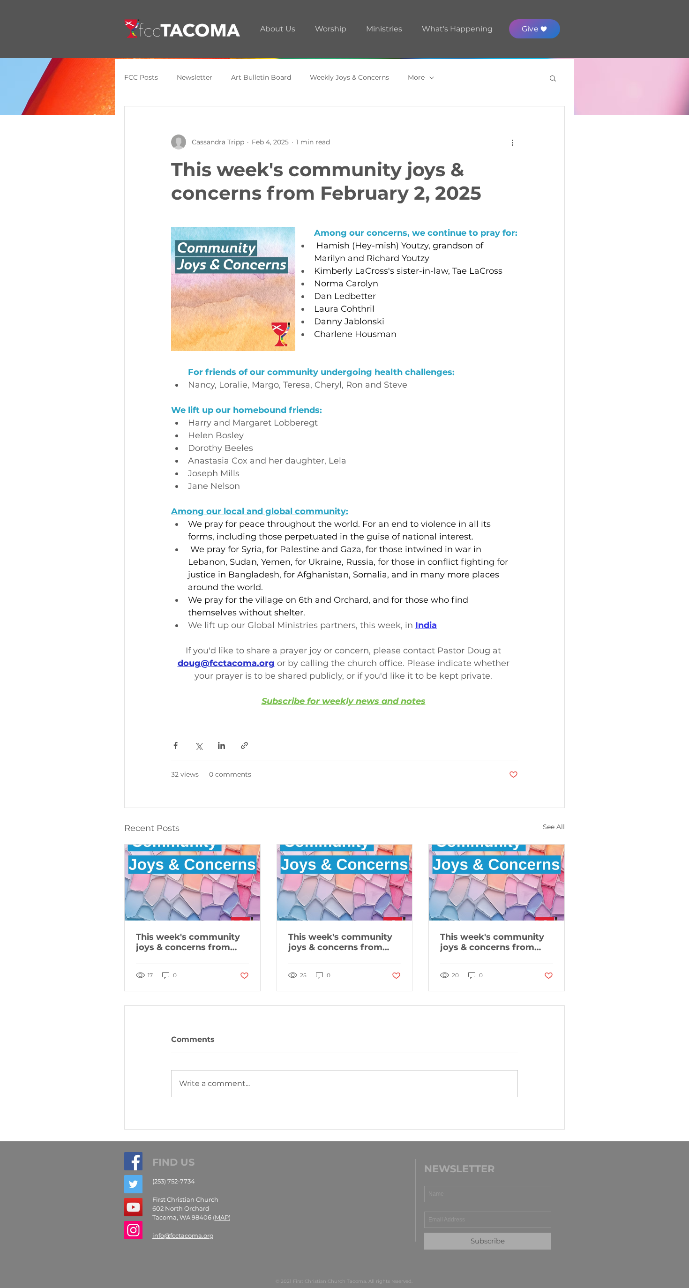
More (416, 77)
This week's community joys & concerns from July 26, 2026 (492, 942)
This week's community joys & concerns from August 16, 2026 (188, 942)
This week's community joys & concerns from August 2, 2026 (340, 942)
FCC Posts (141, 77)
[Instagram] (133, 1230)
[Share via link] (244, 745)
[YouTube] (133, 1207)
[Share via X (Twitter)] (198, 745)
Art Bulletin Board (261, 77)
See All (554, 827)
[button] (277, 28)
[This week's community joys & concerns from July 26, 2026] (496, 883)
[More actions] (512, 142)
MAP (222, 1217)
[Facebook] (133, 1161)
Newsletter (194, 77)
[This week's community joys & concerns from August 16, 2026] (192, 883)
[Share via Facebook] (175, 745)
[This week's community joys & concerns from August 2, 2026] (344, 883)
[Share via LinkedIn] (221, 745)
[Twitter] (133, 1184)
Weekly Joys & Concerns (349, 77)
